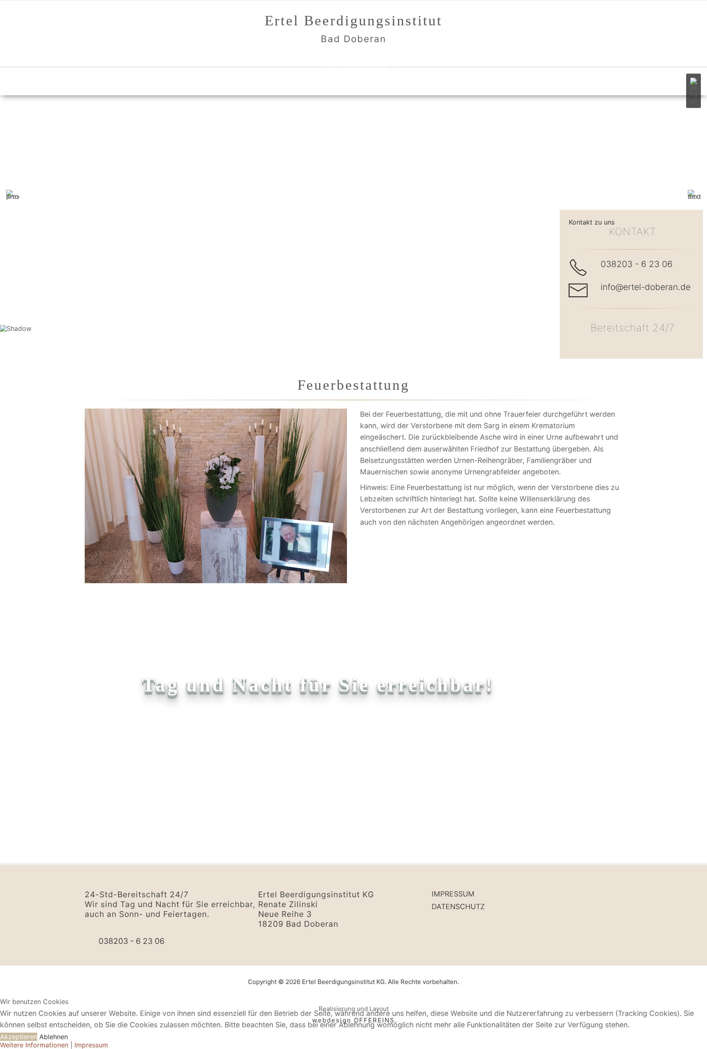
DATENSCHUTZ (458, 906)
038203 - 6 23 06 (637, 264)
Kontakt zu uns (592, 222)
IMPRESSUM (453, 894)
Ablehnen (53, 1037)
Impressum (91, 1045)
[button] (693, 91)
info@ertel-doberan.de (646, 287)
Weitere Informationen (34, 1045)
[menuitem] (353, 56)
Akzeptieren (18, 1037)
